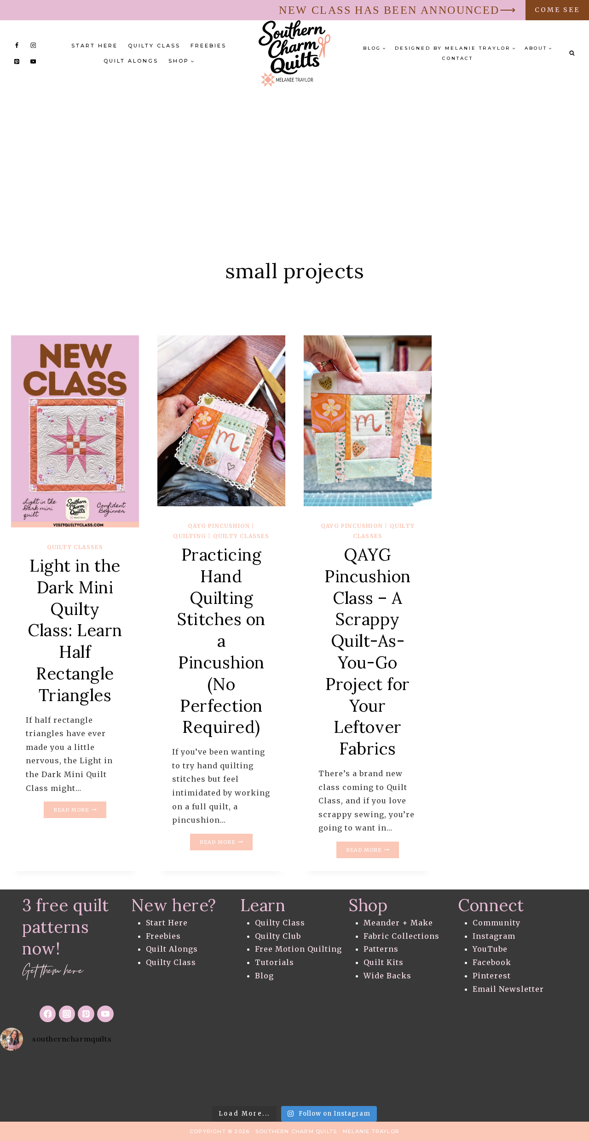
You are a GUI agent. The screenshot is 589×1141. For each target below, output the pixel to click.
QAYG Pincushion (219, 525)
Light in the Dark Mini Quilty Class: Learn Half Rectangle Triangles (75, 630)
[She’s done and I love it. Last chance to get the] (98, 1080)
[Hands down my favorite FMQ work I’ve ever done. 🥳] (32, 1080)
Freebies (208, 45)
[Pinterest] (17, 61)
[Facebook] (17, 45)
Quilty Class (154, 45)
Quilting (189, 535)
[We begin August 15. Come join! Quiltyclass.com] (425, 1080)
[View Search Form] (572, 53)
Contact (457, 58)
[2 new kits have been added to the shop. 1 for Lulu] (360, 1080)
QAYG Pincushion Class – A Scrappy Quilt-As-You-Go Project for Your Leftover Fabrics (367, 651)
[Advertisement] (294, 155)
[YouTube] (33, 61)
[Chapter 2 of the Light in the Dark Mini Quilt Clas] (163, 1080)
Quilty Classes (75, 547)
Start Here (94, 45)
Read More (79, 810)
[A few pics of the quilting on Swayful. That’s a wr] (556, 1080)
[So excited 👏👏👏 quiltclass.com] (491, 1080)
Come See (557, 10)
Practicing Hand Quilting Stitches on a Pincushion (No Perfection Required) (221, 640)
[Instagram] (33, 45)
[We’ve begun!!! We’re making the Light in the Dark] (294, 1080)
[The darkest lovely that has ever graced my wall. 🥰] (229, 1080)
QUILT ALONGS (131, 61)
